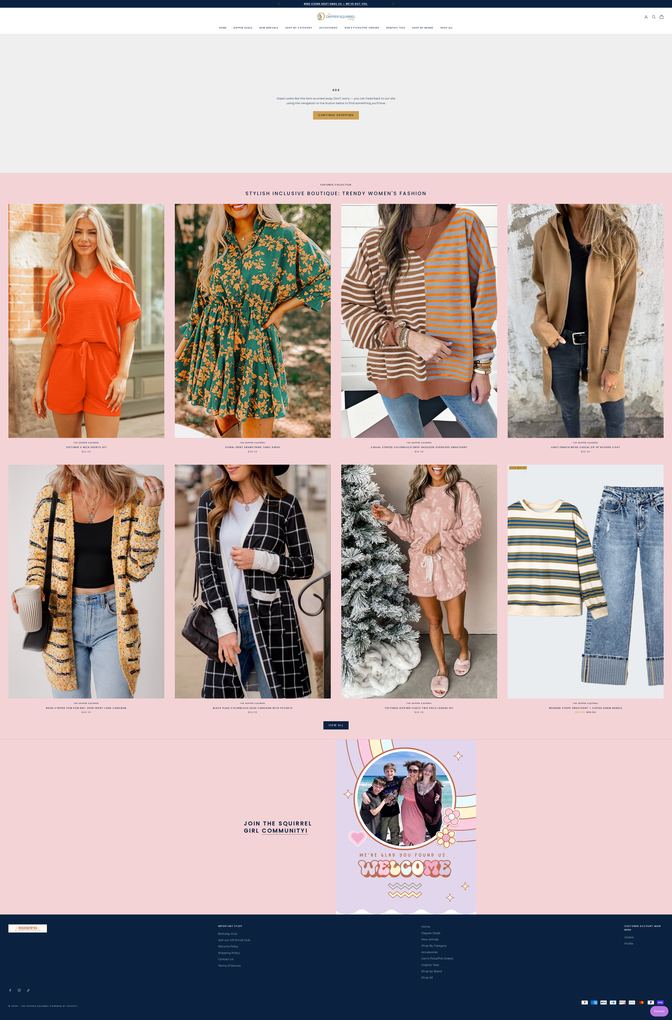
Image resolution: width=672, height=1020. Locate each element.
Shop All (446, 27)
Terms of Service (229, 965)
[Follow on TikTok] (28, 990)
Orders (629, 937)
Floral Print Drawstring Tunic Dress (252, 447)
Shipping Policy (229, 953)
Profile (628, 943)
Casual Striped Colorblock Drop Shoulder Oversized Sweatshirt (419, 447)
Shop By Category (298, 27)
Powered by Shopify (64, 1006)
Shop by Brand (422, 27)
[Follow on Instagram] (19, 990)
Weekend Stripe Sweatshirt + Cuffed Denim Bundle (585, 708)
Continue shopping (336, 115)
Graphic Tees (395, 27)
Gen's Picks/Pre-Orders (362, 27)
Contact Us (226, 959)
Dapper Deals (243, 27)
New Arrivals (269, 27)
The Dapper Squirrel (86, 442)
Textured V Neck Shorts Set (86, 447)
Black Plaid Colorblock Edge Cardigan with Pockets (253, 708)
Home (223, 27)
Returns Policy (228, 946)
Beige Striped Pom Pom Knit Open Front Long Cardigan (86, 708)
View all (336, 725)
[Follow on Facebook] (10, 990)
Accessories (328, 27)
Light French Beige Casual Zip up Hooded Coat (585, 447)
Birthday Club (227, 933)
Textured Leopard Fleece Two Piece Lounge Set (419, 708)
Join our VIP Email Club (234, 940)
